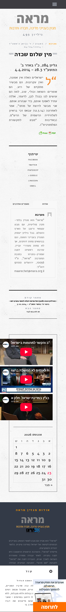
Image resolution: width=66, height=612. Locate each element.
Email (33, 186)
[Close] (51, 571)
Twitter (33, 165)
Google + (33, 175)
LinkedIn (33, 181)
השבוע (39, 43)
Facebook (33, 160)
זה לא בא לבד (32, 310)
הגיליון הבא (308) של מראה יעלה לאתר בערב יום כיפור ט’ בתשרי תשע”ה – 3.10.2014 (33, 301)
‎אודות (45, 204)
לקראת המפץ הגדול (29, 580)
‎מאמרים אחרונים (21, 204)
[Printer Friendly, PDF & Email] (47, 132)
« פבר (49, 485)
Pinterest (33, 170)
